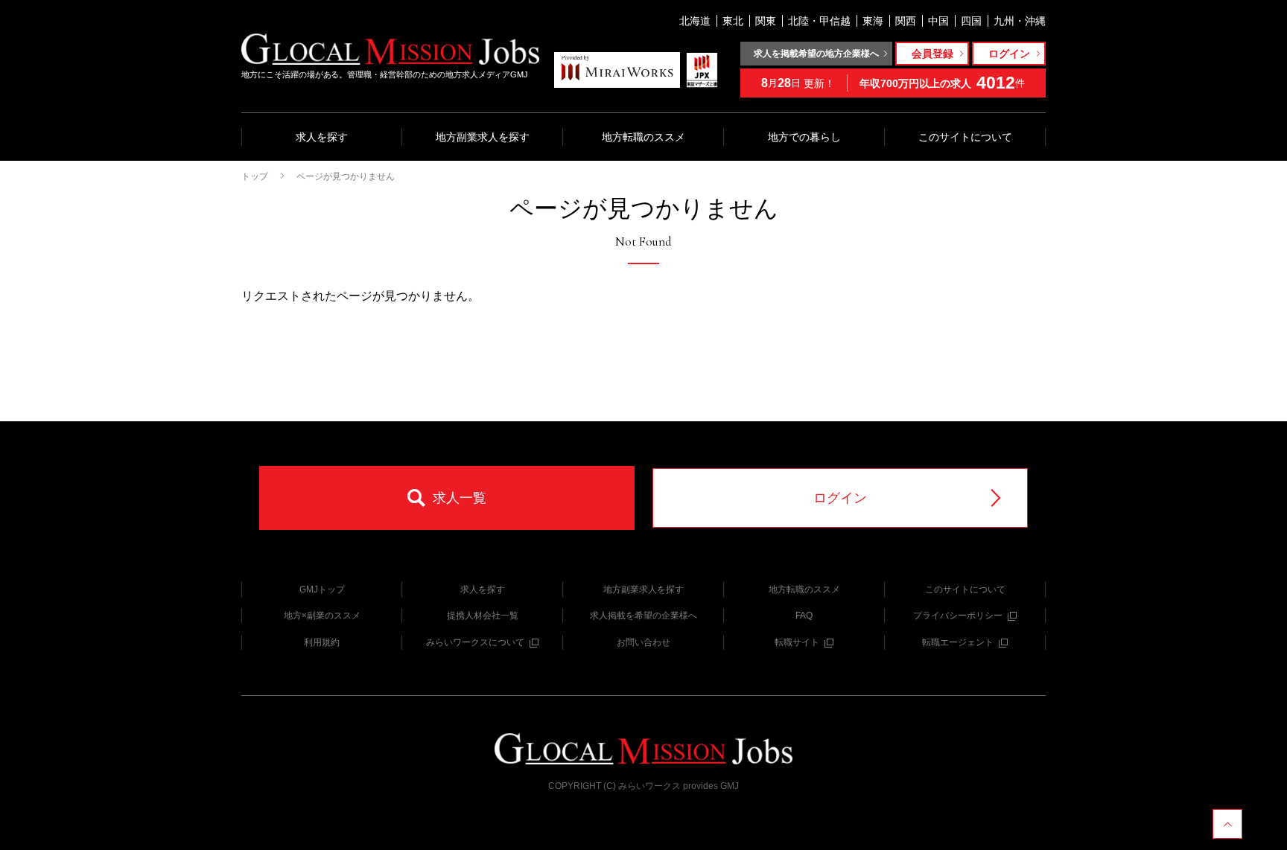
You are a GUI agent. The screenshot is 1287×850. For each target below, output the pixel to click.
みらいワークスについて (475, 642)
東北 (732, 21)
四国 (971, 21)
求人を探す (322, 137)
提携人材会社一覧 (482, 615)
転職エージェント (958, 642)
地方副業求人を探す (483, 137)
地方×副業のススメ (322, 615)
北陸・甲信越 (819, 21)
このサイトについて (965, 137)
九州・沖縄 (1020, 21)
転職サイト (797, 642)
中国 (938, 21)
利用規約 (322, 642)
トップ (254, 176)
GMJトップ (322, 589)
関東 (765, 21)
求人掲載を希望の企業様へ (643, 615)
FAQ (804, 615)
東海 (872, 21)
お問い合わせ (643, 642)
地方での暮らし (804, 137)
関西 (905, 21)
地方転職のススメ (643, 137)
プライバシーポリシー (957, 615)
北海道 (695, 21)
